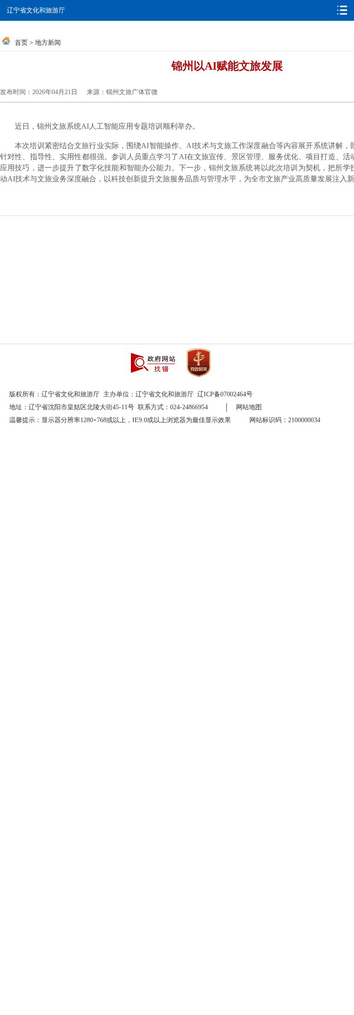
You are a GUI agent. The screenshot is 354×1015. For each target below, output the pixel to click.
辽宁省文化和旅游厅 (36, 10)
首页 (21, 42)
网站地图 (249, 407)
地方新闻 (48, 42)
